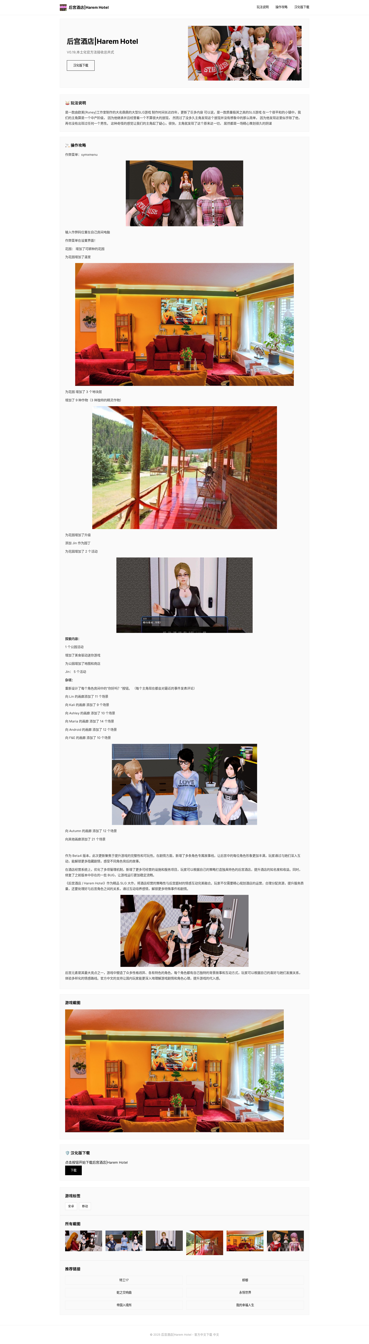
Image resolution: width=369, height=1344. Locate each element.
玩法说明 (263, 7)
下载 (73, 1170)
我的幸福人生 (245, 1305)
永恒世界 (245, 1292)
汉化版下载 (301, 7)
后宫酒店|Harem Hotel (89, 7)
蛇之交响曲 (124, 1292)
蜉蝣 (245, 1280)
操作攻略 (281, 7)
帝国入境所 (124, 1305)
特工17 (124, 1280)
